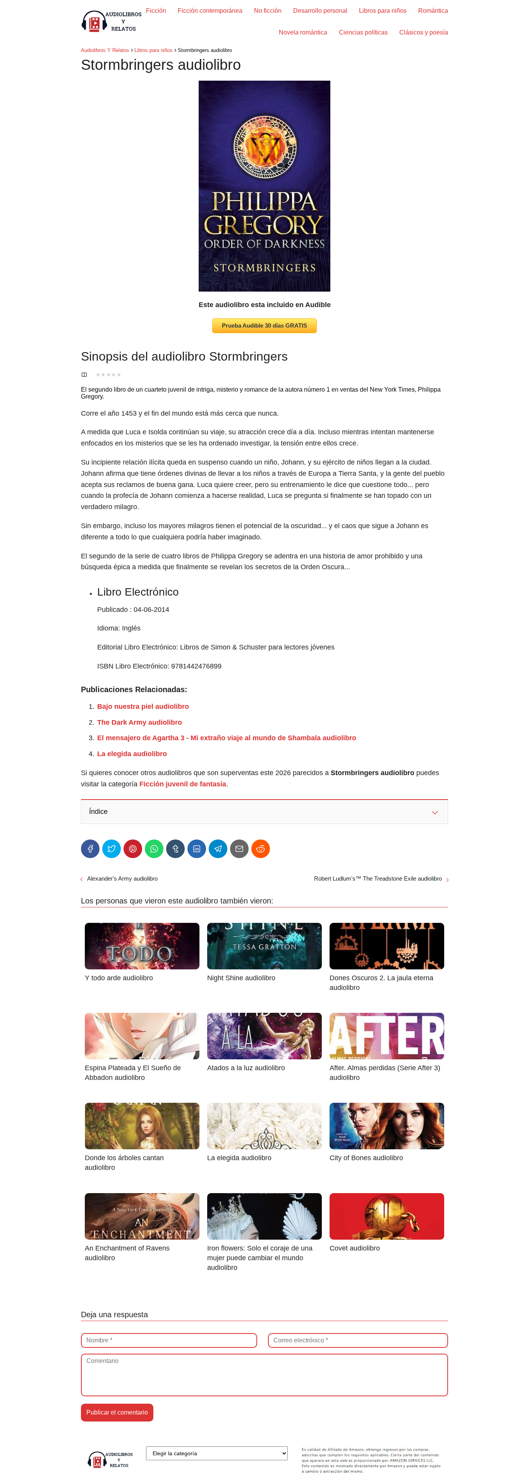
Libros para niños (383, 10)
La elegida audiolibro (132, 754)
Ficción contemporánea (210, 10)
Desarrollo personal (320, 10)
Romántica (433, 10)
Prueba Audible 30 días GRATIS (264, 325)
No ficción (268, 10)
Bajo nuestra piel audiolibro (143, 706)
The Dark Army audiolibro (139, 722)
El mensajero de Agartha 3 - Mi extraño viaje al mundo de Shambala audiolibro (226, 738)
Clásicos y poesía (423, 32)
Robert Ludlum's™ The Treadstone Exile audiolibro (378, 878)
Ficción (156, 10)
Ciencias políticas (363, 32)
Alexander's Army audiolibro (122, 878)
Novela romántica (303, 32)
